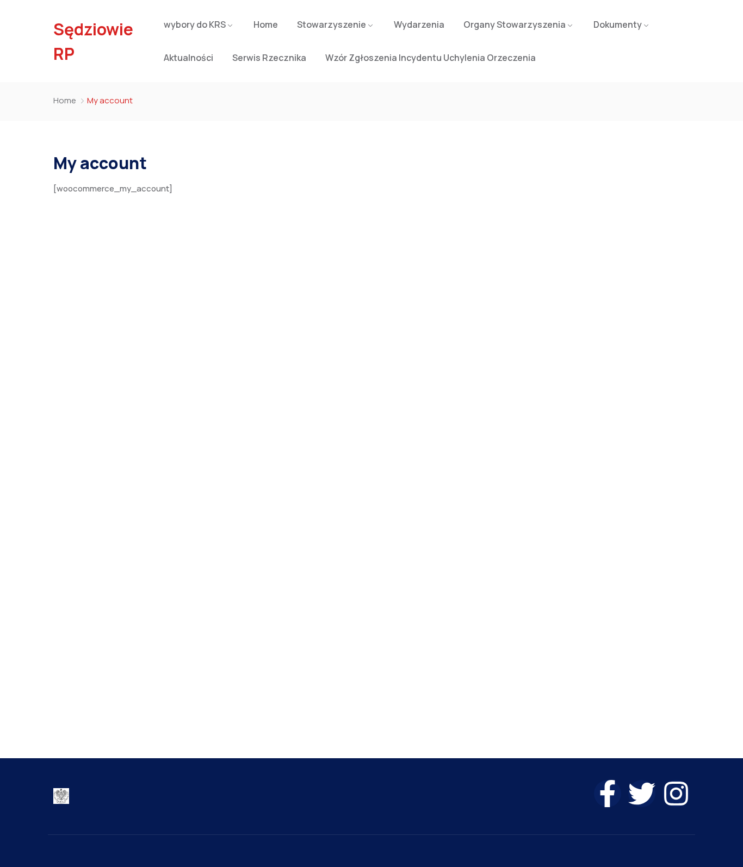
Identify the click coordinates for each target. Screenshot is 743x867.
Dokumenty (617, 24)
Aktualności (188, 58)
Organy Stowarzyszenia (514, 24)
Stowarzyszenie (331, 24)
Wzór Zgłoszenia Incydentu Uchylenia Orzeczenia (430, 58)
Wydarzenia (419, 24)
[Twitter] (641, 793)
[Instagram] (676, 793)
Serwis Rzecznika (269, 58)
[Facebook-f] (607, 793)
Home (265, 24)
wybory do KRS (195, 24)
